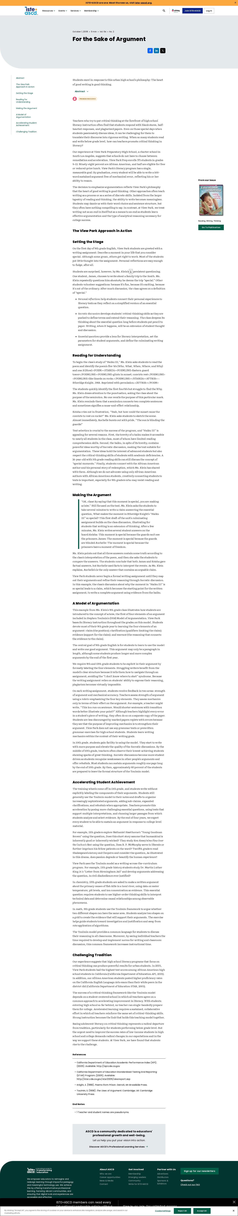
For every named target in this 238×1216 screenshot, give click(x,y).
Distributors (162, 1177)
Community (134, 1180)
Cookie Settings (163, 1211)
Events (62, 10)
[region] (119, 1211)
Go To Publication (211, 227)
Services (75, 10)
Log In (209, 10)
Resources (47, 10)
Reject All (182, 1211)
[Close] (234, 1211)
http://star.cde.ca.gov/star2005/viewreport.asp (103, 1079)
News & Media (106, 1180)
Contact (104, 1184)
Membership (90, 10)
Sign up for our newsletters (199, 1171)
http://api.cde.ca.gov (108, 1066)
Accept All (202, 1211)
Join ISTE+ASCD (193, 10)
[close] (235, 2)
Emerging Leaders (137, 1177)
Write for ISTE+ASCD (138, 1184)
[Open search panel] (164, 10)
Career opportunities (110, 1177)
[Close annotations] (234, 1202)
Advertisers (162, 1173)
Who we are (105, 1173)
